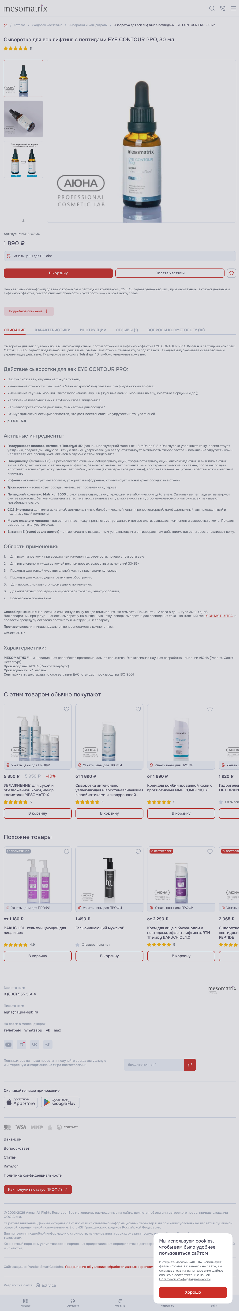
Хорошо (193, 1292)
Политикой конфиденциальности (184, 1279)
